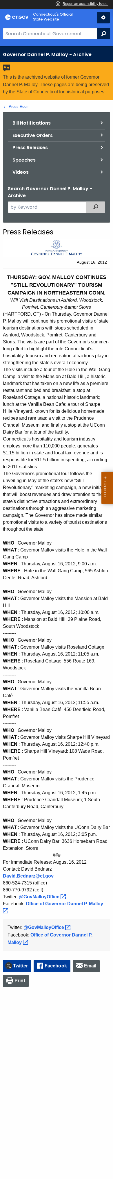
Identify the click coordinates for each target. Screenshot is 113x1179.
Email (90, 965)
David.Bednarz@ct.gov (28, 875)
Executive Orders (32, 135)
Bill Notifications (31, 123)
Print (19, 980)
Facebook (56, 965)
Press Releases (30, 147)
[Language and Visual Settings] (103, 17)
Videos (20, 172)
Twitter (20, 965)
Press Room (19, 106)
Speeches (24, 160)
